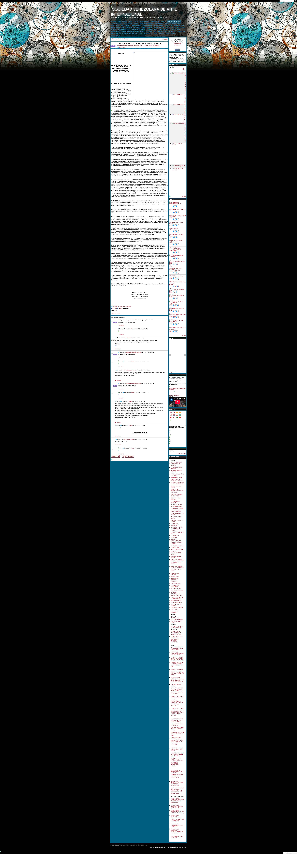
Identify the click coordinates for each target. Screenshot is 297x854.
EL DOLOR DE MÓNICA (176, 506)
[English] (170, 412)
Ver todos (184, 196)
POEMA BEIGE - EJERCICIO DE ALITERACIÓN (175, 580)
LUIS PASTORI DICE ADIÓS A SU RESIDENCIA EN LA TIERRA (177, 729)
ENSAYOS (156, 45)
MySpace (114, 308)
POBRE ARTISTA (175, 576)
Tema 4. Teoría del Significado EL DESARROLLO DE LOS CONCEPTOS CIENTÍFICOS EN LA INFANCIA (177, 818)
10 (178, 213)
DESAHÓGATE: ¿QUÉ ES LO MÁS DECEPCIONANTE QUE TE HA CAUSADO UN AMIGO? (177, 673)
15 (178, 220)
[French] (173, 412)
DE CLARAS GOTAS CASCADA (176, 502)
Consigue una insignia (181, 453)
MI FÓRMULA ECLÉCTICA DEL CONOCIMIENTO (177, 627)
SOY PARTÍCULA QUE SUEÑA (176, 622)
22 (178, 258)
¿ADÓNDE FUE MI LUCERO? (175, 464)
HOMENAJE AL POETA (178, 308)
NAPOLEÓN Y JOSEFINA (177, 549)
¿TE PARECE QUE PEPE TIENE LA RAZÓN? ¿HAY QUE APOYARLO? (177, 648)
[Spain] (179, 412)
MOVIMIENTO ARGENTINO (179, 209)
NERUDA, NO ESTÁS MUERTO (176, 553)
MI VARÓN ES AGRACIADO (177, 546)
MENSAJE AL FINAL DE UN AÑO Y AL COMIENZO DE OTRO (177, 734)
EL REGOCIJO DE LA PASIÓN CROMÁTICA (176, 510)
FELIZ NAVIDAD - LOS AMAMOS (176, 685)
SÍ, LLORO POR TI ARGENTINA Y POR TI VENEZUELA (176, 771)
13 (175, 273)
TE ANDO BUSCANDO (176, 602)
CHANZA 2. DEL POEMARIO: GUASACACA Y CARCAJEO (177, 491)
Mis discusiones (125, 38)
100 (175, 286)
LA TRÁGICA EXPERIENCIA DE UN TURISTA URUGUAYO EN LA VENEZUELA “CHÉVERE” (177, 702)
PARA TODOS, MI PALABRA (175, 574)
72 (175, 213)
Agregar (165, 39)
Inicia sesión (178, 45)
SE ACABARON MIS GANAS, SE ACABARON (177, 589)
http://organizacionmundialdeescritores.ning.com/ (177, 388)
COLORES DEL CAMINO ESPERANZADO (176, 495)
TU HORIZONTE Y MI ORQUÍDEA (176, 604)
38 (175, 245)
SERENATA (173, 592)
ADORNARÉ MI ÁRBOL (176, 477)
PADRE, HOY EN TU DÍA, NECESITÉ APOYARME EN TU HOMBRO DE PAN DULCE (177, 561)
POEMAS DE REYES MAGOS (178, 321)
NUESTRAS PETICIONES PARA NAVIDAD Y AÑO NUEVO (177, 749)
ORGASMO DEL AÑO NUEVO (176, 556)
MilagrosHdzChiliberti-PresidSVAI (131, 45)
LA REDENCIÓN (175, 535)
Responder (121, 325)
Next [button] (185, 355)
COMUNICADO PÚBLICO (177, 669)
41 (178, 286)
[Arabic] (176, 417)
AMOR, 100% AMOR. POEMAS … (178, 241)
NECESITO (173, 551)
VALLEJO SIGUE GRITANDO (175, 611)
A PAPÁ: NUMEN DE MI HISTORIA (176, 467)
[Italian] (170, 414)
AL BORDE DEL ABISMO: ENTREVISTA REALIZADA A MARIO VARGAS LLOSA (177, 659)
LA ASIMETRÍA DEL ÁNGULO (175, 529)
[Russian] (176, 414)
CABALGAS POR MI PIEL (177, 481)
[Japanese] (170, 417)
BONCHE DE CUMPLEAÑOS (179, 314)
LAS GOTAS (174, 537)
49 (175, 325)
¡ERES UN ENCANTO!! (176, 462)
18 (178, 317)
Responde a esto (115, 313)
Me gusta (115, 306)
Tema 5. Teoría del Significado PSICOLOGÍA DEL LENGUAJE (177, 825)
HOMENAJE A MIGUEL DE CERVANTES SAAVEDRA (177, 697)
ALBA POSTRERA (175, 479)
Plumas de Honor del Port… (179, 261)
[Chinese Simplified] (179, 417)
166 (175, 279)
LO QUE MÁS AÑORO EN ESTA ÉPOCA (177, 724)
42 (178, 245)
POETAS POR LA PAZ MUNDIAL (178, 302)
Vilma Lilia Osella (128, 338)
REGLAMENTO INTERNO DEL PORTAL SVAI (177, 837)
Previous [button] (170, 355)
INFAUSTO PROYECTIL (176, 527)
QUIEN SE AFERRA (175, 583)
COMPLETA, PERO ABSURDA (175, 498)
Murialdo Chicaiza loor (129, 439)
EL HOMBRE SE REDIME (177, 508)
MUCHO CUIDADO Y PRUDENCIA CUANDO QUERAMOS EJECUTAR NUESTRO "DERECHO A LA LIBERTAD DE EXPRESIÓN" (177, 741)
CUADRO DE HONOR (174, 395)
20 (178, 252)
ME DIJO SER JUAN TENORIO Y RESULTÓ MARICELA (176, 542)
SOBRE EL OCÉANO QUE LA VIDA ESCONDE (177, 598)
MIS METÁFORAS (175, 547)
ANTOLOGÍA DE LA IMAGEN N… (179, 282)
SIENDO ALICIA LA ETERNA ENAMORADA (176, 594)
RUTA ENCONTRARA (185, 98)
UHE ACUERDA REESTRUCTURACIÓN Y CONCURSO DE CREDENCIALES (177, 783)
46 (175, 311)
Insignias (152, 847)
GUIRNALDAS (174, 525)
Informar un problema (160, 847)
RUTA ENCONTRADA (184, 108)
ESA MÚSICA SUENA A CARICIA (176, 517)
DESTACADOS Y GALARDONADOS (177, 248)
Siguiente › (130, 456)
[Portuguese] (179, 414)
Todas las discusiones (116, 38)
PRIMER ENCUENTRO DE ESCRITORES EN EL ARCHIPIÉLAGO (177, 776)
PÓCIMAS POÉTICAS (178, 234)
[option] (177, 354)
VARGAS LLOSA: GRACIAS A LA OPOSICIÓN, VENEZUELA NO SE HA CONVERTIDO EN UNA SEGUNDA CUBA (177, 790)
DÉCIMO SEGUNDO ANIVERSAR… (177, 269)
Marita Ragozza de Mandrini (130, 370)
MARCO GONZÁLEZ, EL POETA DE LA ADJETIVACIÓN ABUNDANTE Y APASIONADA (176, 639)
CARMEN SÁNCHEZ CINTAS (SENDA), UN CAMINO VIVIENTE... (176, 633)
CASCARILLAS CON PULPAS (176, 486)
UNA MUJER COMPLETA (177, 607)
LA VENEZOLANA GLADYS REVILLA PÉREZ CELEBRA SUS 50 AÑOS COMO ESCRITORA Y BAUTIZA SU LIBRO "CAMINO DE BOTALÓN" (177, 712)
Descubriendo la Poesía (178, 276)
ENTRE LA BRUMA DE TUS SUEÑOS (177, 514)
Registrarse (269, 1)
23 (175, 220)
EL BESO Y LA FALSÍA (176, 505)
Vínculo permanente (118, 320)
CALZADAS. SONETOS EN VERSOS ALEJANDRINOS (177, 483)
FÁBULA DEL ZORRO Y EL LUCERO (177, 520)
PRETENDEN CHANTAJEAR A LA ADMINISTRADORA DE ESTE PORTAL (177, 754)
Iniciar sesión (276, 1)
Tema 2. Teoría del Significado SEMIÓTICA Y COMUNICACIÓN (177, 806)
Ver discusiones (122, 47)
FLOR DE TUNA (174, 523)
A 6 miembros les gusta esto (125, 306)
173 (175, 305)
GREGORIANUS (175, 618)
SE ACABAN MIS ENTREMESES (175, 586)
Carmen (132, 328)
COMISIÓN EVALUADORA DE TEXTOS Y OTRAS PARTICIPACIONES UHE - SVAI (177, 664)
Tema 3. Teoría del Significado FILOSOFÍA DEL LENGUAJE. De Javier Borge (177, 812)
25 (175, 207)
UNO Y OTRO (174, 609)
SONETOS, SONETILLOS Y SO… (179, 328)
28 (178, 232)
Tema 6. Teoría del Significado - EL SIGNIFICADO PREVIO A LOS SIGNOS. (177, 831)
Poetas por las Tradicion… (179, 295)
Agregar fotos (174, 372)
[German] (176, 412)
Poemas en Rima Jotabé (178, 289)
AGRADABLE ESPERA (185, 132)
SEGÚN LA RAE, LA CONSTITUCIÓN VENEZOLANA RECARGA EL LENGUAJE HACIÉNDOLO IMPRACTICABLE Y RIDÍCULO (177, 762)
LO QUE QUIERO (183, 69)
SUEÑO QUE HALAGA (176, 600)
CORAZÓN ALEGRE (185, 118)
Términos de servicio (181, 847)
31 (175, 226)
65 (175, 252)
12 (175, 317)
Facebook (121, 308)
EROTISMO (175, 229)
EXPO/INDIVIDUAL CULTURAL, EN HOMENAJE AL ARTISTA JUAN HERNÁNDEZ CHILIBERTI (177, 679)
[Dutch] (173, 414)
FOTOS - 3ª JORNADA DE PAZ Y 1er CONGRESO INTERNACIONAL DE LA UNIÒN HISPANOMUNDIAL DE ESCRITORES (177, 690)
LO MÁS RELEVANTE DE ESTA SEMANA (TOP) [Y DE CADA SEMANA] (177, 720)
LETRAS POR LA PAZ (178, 223)
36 (175, 232)
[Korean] (173, 417)
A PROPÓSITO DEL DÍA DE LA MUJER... (177, 474)
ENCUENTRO (182, 165)
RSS (111, 460)
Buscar (295, 1)
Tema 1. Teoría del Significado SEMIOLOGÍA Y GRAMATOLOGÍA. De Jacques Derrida (177, 800)
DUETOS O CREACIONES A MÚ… (179, 216)
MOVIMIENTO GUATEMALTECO (177, 203)
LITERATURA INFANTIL (178, 255)
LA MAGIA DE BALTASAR (177, 619)
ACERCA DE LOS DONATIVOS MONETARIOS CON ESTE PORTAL (177, 653)
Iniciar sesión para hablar (288, 853)
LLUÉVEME (173, 539)
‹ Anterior (114, 456)
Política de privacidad (171, 847)
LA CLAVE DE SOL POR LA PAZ (177, 532)
